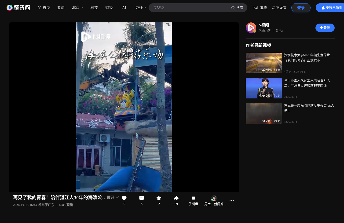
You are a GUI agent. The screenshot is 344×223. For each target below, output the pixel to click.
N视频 (264, 25)
